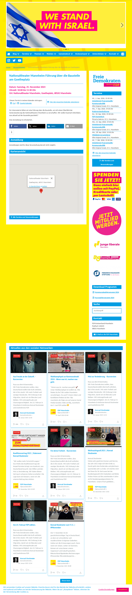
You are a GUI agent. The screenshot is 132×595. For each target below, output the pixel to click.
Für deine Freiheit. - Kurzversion (63, 451)
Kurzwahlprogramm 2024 (104, 298)
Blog (15, 54)
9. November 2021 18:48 (63, 566)
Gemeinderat (64, 54)
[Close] (52, 178)
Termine (25, 54)
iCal (14, 103)
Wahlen (50, 54)
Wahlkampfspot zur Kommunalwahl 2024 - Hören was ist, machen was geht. (65, 379)
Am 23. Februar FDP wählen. (24, 525)
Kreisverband (81, 54)
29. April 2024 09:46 (62, 415)
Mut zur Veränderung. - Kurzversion (102, 377)
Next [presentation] (122, 25)
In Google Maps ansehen (38, 186)
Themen (37, 54)
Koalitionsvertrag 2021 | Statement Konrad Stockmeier (27, 454)
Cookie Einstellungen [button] (106, 590)
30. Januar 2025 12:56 (25, 418)
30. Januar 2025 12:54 (25, 563)
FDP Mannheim (63, 411)
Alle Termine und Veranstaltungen (25, 217)
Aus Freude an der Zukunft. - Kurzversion (24, 378)
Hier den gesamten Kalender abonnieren (64, 102)
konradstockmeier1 (26, 415)
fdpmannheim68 (63, 413)
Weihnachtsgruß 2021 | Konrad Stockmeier (100, 452)
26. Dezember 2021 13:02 (101, 492)
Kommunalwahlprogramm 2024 (107, 292)
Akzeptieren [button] (122, 590)
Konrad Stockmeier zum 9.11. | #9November (63, 526)
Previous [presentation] (10, 25)
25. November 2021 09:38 (26, 489)
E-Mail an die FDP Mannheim (107, 335)
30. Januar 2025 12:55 (100, 415)
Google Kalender (26, 103)
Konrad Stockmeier (27, 413)
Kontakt (112, 54)
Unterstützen (98, 54)
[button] (64, 49)
